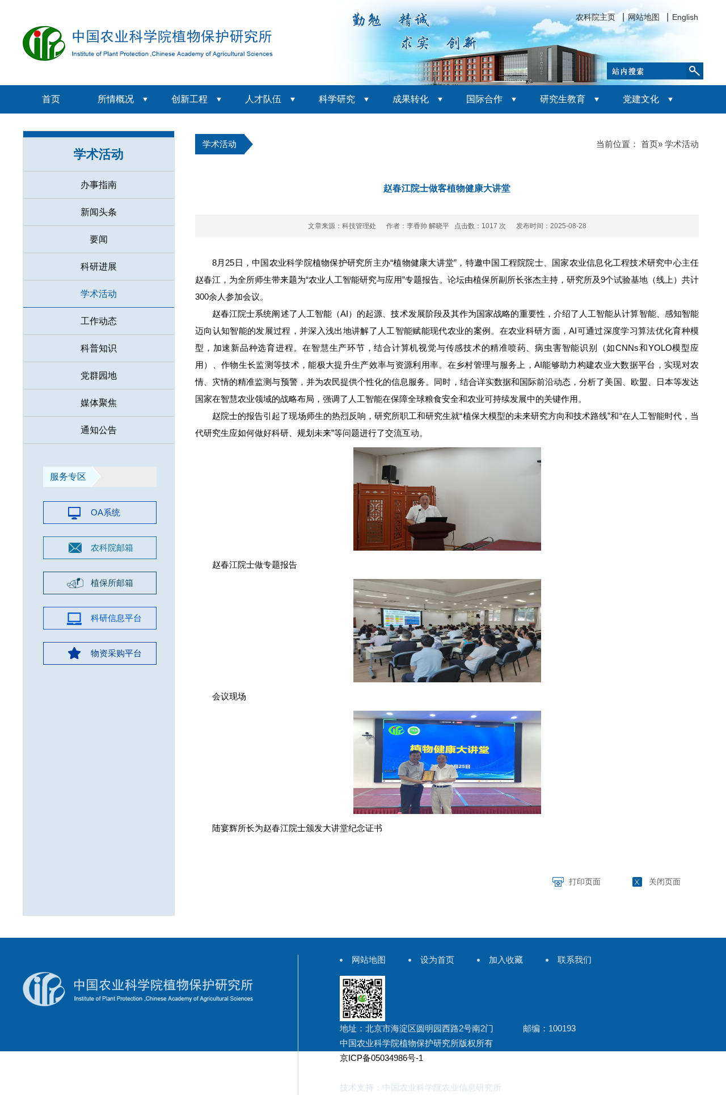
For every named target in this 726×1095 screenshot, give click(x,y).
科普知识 (99, 348)
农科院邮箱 (112, 547)
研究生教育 (562, 99)
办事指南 (99, 185)
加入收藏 (506, 959)
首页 (51, 99)
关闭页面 (665, 881)
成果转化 (410, 99)
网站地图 (644, 17)
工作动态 (99, 321)
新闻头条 (99, 212)
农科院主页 (595, 17)
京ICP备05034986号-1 (381, 1058)
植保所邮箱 (112, 583)
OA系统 (105, 512)
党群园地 (99, 375)
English (685, 17)
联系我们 (575, 959)
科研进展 (99, 266)
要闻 (99, 239)
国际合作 (484, 99)
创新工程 (189, 99)
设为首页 (437, 959)
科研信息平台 (116, 618)
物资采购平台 (116, 653)
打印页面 (585, 881)
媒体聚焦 (99, 403)
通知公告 (99, 430)
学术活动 (99, 294)
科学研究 (337, 99)
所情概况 (116, 99)
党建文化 (641, 99)
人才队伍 (263, 99)
